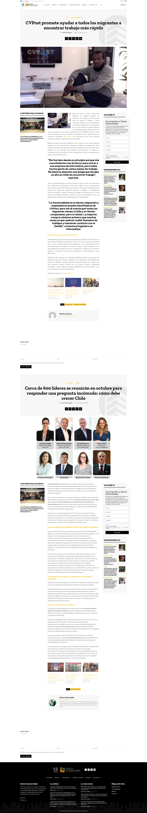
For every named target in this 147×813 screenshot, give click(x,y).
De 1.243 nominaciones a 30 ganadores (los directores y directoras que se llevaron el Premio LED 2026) (94, 803)
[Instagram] (122, 1)
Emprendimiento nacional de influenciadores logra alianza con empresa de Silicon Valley (46, 331)
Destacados (53, 790)
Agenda (106, 196)
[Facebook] (120, 1)
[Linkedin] (80, 38)
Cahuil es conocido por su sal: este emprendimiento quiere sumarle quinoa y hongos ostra (110, 179)
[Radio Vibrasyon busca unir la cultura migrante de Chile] (91, 282)
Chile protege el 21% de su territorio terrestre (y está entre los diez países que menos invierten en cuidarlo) (94, 795)
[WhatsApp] (77, 38)
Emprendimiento (76, 17)
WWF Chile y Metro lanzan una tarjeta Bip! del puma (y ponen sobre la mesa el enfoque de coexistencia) (93, 788)
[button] (101, 4)
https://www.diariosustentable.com (67, 316)
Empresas (22, 134)
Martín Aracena (67, 32)
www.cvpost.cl (67, 273)
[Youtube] (126, 1)
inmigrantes (68, 304)
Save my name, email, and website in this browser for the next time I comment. (43, 362)
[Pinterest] (73, 38)
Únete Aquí (117, 162)
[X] (124, 1)
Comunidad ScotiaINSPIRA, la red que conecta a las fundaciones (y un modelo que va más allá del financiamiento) (32, 139)
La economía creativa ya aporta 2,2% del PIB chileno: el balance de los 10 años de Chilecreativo (110, 190)
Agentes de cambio (85, 791)
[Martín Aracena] (53, 315)
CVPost (68, 136)
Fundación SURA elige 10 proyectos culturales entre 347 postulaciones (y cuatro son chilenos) (63, 787)
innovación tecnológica (79, 304)
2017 (67, 17)
